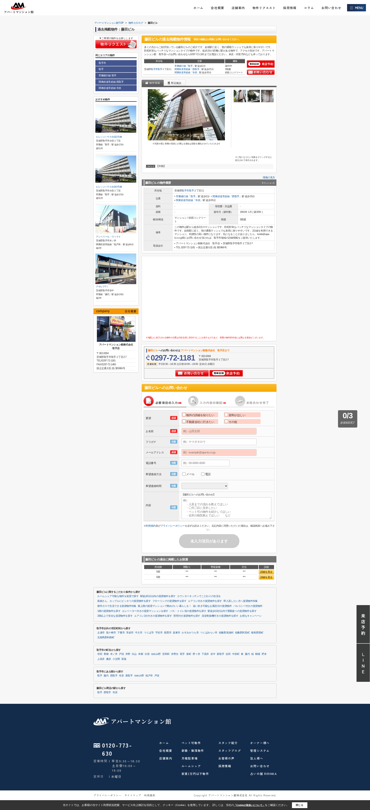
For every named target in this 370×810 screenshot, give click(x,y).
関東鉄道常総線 (182, 69)
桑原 (108, 659)
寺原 (195, 72)
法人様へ (256, 758)
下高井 (205, 654)
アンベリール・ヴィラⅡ (108, 236)
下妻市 (121, 632)
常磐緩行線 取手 (107, 75)
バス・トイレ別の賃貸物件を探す (188, 611)
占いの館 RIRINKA (263, 774)
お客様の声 (226, 758)
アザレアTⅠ (102, 286)
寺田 (99, 654)
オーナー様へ (260, 743)
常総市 (130, 632)
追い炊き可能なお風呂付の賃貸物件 (212, 606)
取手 (160, 69)
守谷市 (159, 632)
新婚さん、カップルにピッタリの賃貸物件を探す (124, 601)
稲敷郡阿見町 (242, 632)
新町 (188, 654)
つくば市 (149, 632)
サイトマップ (132, 795)
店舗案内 (238, 7)
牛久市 (138, 632)
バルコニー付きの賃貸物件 (247, 606)
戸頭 (121, 654)
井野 (127, 654)
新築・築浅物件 (193, 751)
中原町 (236, 654)
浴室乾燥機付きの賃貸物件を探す (220, 616)
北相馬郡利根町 (105, 637)
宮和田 (166, 654)
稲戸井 (149, 675)
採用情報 (289, 7)
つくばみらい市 (208, 632)
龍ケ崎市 (111, 632)
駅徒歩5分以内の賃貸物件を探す (158, 596)
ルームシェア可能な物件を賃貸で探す (118, 596)
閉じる (299, 805)
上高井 (101, 659)
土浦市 (101, 632)
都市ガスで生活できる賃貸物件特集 (116, 606)
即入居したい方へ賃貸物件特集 (241, 601)
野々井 (196, 654)
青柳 (106, 654)
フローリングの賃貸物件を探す (169, 601)
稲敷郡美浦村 (226, 632)
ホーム (198, 7)
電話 (208, 474)
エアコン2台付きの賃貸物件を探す (153, 616)
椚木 (264, 654)
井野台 (174, 654)
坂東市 (176, 632)
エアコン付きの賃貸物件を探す (205, 601)
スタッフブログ (229, 751)
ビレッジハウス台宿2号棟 (109, 137)
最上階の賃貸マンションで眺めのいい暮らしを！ (164, 606)
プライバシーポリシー (173, 525)
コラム (309, 7)
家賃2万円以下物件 (195, 774)
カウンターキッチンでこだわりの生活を (199, 596)
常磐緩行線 (180, 66)
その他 (233, 422)
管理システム (260, 751)
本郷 (140, 654)
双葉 (123, 659)
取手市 (154, 69)
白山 (134, 654)
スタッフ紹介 (228, 743)
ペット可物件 (191, 743)
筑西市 (167, 632)
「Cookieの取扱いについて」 (249, 805)
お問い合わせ (331, 7)
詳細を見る (266, 571)
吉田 (228, 654)
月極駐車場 (190, 758)
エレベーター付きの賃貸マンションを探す (145, 611)
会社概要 (217, 7)
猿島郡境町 (257, 632)
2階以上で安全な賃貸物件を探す (115, 616)
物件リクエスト (264, 7)
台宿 (147, 654)
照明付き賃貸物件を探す (186, 616)
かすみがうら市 (190, 632)
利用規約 (151, 525)
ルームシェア (191, 766)
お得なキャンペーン (251, 616)
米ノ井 (114, 654)
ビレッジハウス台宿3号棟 (109, 186)
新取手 (220, 654)
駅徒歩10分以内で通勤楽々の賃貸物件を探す (232, 611)
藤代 (247, 654)
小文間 (116, 659)
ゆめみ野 (156, 654)
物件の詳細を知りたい (200, 415)
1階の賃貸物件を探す (108, 611)
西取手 (196, 69)
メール (190, 474)
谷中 (212, 654)
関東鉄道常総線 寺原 (110, 88)
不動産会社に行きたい (200, 422)
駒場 (257, 654)
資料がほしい (237, 415)
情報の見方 (269, 177)
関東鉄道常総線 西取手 (111, 81)
